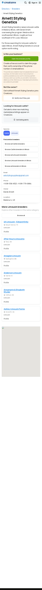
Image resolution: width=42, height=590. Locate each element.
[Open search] (25, 2)
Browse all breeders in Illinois (15, 166)
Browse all (21, 215)
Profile (6, 231)
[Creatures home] (9, 3)
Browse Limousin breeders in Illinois (18, 160)
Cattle (6, 133)
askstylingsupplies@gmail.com (16, 175)
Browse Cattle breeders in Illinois (17, 149)
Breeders (16, 8)
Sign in (34, 2)
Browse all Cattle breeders (15, 144)
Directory (6, 8)
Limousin (14, 133)
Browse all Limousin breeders (16, 155)
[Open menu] (40, 2)
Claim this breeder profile (21, 59)
